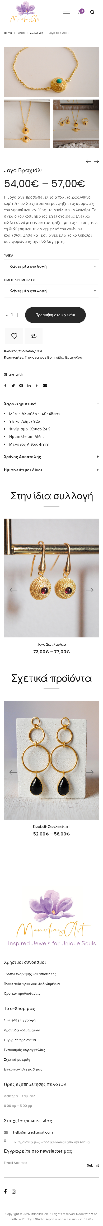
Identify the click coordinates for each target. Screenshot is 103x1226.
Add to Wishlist (14, 336)
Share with (13, 374)
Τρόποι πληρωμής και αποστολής (30, 974)
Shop (21, 33)
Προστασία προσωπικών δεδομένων (32, 983)
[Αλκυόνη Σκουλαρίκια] (96, 161)
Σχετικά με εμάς (17, 1059)
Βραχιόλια (73, 357)
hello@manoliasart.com (33, 1132)
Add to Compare (34, 336)
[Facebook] (5, 1191)
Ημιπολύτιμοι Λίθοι (23, 470)
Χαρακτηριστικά (20, 404)
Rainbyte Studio (33, 1219)
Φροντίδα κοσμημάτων (22, 1030)
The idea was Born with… (44, 357)
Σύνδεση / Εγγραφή (20, 1020)
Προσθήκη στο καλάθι (55, 315)
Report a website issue (61, 1219)
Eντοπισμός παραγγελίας (24, 1049)
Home (8, 33)
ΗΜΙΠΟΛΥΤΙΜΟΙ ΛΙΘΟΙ (20, 280)
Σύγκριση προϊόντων (20, 1040)
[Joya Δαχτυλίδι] (88, 161)
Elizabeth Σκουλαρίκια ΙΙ (51, 826)
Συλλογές (36, 33)
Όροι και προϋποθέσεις (22, 993)
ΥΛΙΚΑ (8, 255)
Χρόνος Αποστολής (22, 456)
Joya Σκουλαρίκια (51, 644)
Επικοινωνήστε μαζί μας (23, 1069)
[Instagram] (14, 1191)
